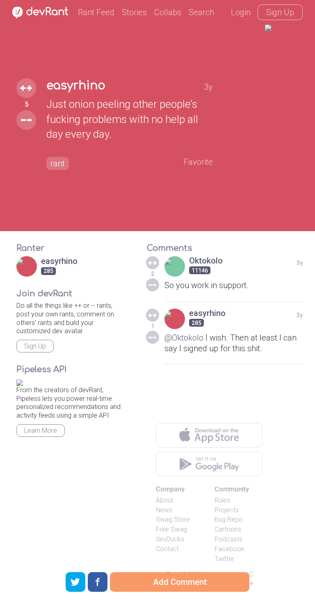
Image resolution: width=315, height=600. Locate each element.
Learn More (40, 430)
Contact (167, 549)
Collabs (167, 12)
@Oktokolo (183, 338)
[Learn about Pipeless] (19, 381)
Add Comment (180, 582)
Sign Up (280, 12)
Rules (222, 500)
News (164, 510)
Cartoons (228, 529)
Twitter (224, 559)
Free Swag (171, 529)
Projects (227, 510)
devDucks (170, 539)
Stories (134, 12)
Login (241, 12)
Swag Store (173, 519)
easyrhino (75, 85)
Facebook (229, 549)
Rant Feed (96, 12)
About (164, 500)
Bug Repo (229, 519)
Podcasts (228, 539)
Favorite (198, 162)
